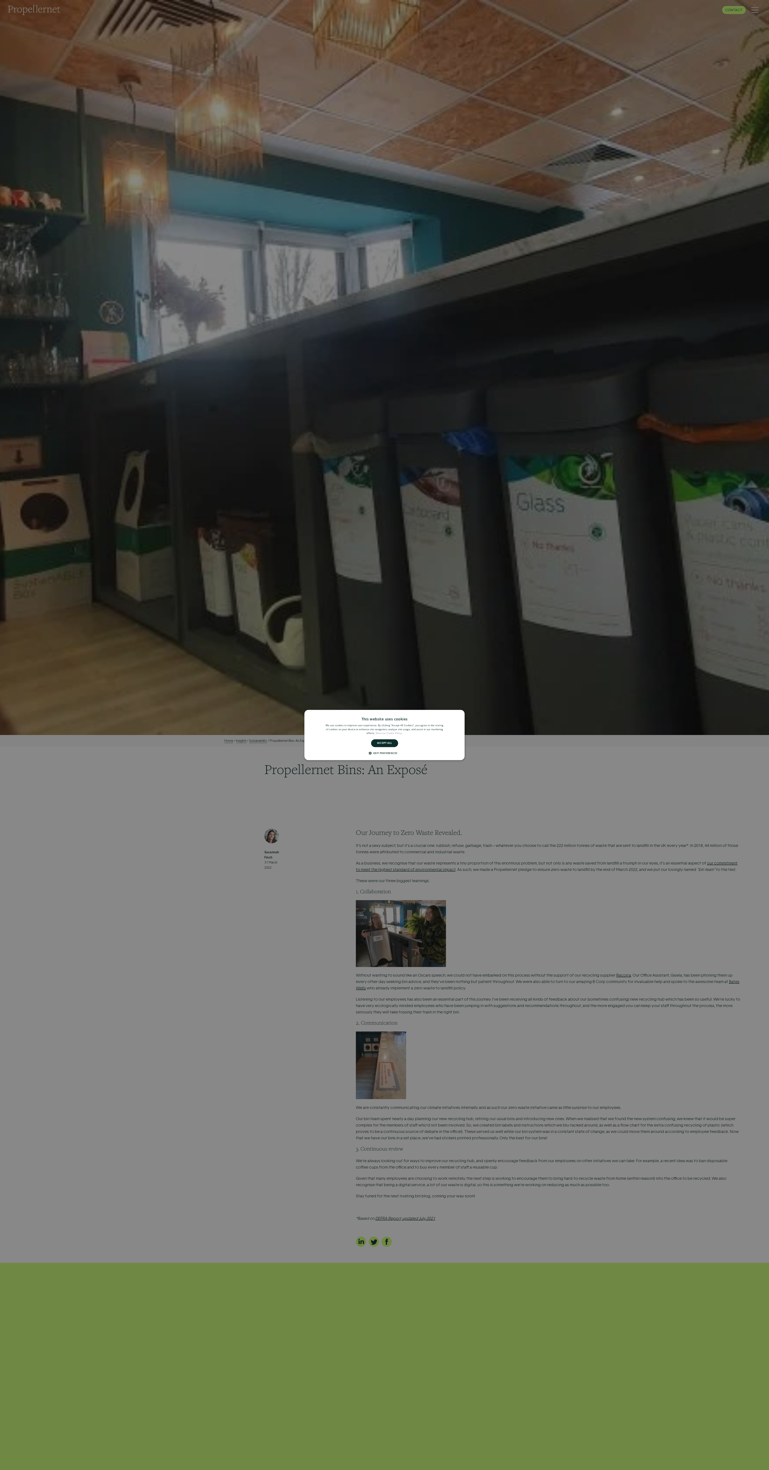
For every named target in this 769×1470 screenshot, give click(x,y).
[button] (385, 753)
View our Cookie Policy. (389, 733)
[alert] (384, 735)
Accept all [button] (384, 743)
